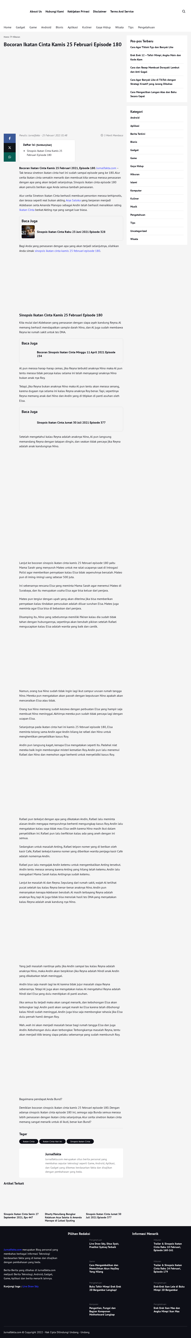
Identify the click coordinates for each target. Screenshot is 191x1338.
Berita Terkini (137, 134)
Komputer (136, 190)
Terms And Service (122, 11)
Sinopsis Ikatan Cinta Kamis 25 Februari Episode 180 (44, 153)
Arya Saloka (73, 200)
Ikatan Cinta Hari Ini (52, 1141)
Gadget (20, 27)
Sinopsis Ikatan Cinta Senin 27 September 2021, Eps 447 (21, 1215)
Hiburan (135, 174)
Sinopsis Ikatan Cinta (80, 1141)
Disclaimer (100, 11)
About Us (36, 11)
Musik (133, 206)
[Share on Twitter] (10, 147)
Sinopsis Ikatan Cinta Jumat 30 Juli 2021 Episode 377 (71, 422)
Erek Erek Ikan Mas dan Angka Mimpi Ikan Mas (167, 1309)
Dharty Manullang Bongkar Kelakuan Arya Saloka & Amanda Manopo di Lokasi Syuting (63, 1217)
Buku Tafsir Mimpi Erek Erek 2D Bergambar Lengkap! (105, 1288)
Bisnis (59, 27)
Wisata (119, 27)
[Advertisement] (71, 283)
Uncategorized (138, 231)
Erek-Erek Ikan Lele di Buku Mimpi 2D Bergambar (169, 1288)
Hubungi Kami (55, 11)
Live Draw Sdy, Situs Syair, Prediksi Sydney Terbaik (104, 1245)
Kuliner (87, 27)
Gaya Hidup (103, 27)
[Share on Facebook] (10, 138)
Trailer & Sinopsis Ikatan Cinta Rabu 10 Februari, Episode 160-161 (168, 1247)
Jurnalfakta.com (106, 168)
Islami (133, 182)
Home (7, 27)
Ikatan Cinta (27, 210)
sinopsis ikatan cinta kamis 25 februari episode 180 (67, 251)
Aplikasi (73, 27)
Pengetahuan (146, 27)
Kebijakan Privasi (78, 11)
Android (46, 27)
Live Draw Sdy (30, 1286)
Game (33, 27)
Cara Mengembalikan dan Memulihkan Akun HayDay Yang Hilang (104, 1268)
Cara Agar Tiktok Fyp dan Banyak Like (151, 47)
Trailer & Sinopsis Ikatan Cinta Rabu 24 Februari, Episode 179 (168, 1268)
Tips (131, 27)
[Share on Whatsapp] (10, 157)
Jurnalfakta (34, 135)
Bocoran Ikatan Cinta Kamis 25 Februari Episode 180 (63, 44)
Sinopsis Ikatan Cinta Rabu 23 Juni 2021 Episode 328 (71, 232)
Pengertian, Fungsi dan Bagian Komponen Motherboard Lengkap (102, 1311)
